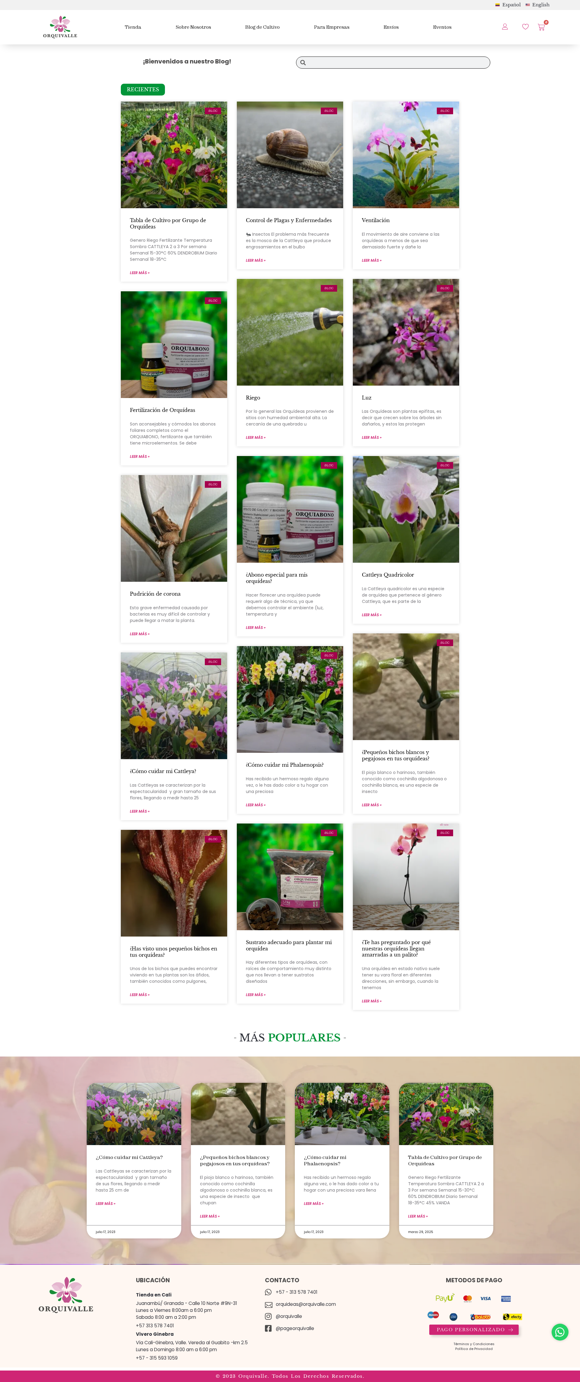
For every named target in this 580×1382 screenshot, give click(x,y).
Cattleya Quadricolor (388, 575)
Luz (367, 398)
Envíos (391, 27)
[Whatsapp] (560, 1332)
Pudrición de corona (155, 594)
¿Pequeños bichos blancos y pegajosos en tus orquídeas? (396, 755)
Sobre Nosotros (193, 27)
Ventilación (376, 220)
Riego (253, 398)
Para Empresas (332, 27)
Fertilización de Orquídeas (162, 410)
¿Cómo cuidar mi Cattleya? (163, 771)
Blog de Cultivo (262, 27)
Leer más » (140, 272)
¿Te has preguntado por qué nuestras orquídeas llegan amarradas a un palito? (396, 948)
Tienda (133, 27)
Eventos (442, 27)
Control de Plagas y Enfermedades (289, 220)
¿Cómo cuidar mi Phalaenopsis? (285, 765)
